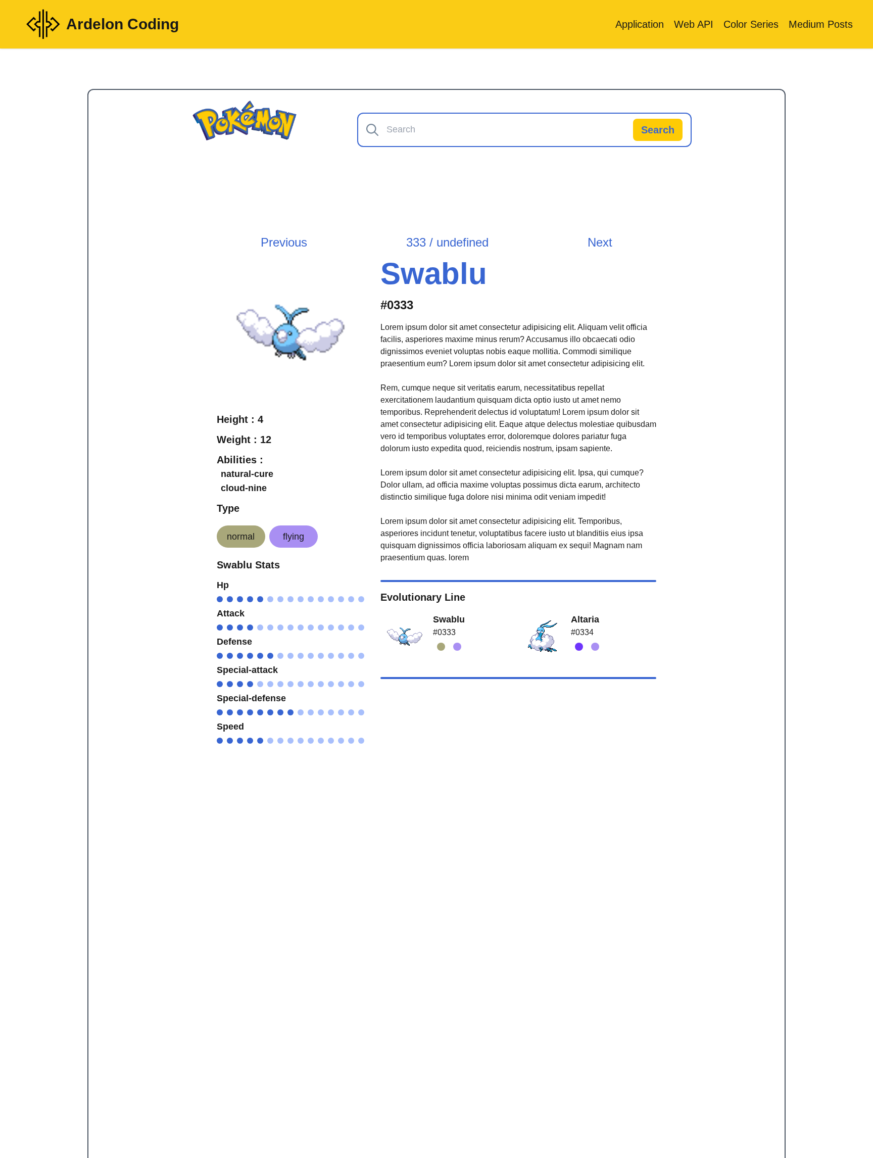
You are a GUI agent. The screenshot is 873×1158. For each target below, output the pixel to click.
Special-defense (251, 698)
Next (600, 242)
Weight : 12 (244, 439)
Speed (230, 726)
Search (657, 129)
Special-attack (247, 670)
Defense (234, 642)
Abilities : (240, 459)
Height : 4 (240, 419)
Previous (284, 242)
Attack (231, 613)
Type (228, 508)
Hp (223, 585)
